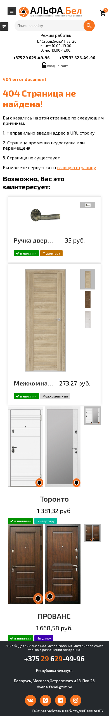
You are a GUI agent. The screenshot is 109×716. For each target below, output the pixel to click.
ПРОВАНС (54, 616)
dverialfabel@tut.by (54, 686)
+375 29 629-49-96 (31, 57)
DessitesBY (93, 711)
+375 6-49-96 (54, 658)
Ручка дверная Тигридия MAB (34, 240)
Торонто (54, 498)
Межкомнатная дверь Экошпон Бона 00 (34, 383)
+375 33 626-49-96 (77, 57)
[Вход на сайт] (44, 66)
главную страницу (76, 167)
